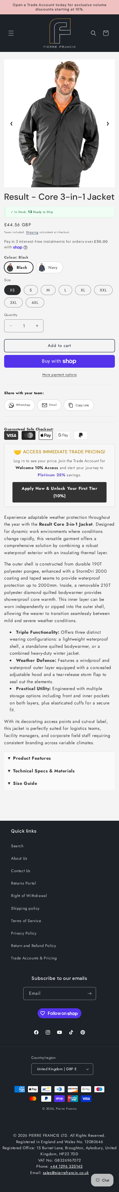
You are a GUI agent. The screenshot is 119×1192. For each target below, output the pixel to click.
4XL (35, 302)
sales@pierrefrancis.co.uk (66, 1172)
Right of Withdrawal (29, 895)
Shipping (32, 232)
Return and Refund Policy (33, 945)
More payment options (59, 374)
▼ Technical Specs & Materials (40, 771)
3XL (13, 302)
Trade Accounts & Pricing (34, 958)
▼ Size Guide (22, 783)
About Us (19, 858)
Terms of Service (26, 920)
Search (17, 846)
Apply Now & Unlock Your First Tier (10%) (59, 492)
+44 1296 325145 (66, 1166)
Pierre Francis (66, 1108)
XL (83, 290)
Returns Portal (23, 883)
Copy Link (82, 405)
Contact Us (20, 870)
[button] (11, 33)
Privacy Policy (23, 933)
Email (53, 405)
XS (12, 290)
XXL (103, 290)
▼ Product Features (29, 758)
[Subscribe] (90, 993)
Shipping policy (25, 908)
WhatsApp (23, 405)
